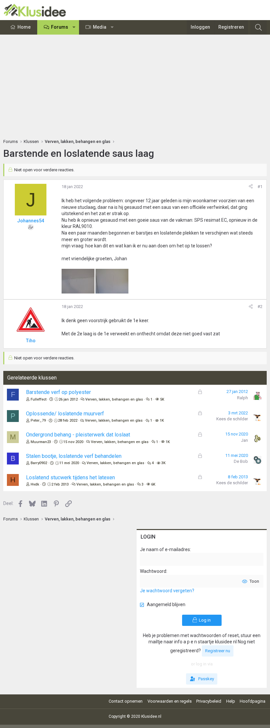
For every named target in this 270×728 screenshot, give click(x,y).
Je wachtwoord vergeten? (167, 590)
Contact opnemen (126, 701)
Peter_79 (38, 420)
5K (162, 399)
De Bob (241, 461)
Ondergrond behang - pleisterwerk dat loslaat (78, 435)
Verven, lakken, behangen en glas (114, 399)
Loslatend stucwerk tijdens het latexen (70, 477)
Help (230, 701)
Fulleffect (38, 399)
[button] (74, 27)
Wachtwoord (153, 571)
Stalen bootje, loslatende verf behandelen (74, 456)
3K (163, 463)
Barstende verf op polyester (58, 392)
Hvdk (35, 484)
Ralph (242, 397)
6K (153, 484)
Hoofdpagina (252, 701)
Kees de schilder (232, 418)
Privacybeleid (208, 701)
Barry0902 (39, 463)
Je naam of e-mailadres (165, 549)
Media (99, 27)
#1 (259, 186)
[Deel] (250, 187)
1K (162, 420)
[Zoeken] (258, 27)
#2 (259, 306)
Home (24, 27)
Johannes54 (30, 220)
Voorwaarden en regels (170, 701)
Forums (59, 27)
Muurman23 (41, 442)
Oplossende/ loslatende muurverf (65, 413)
